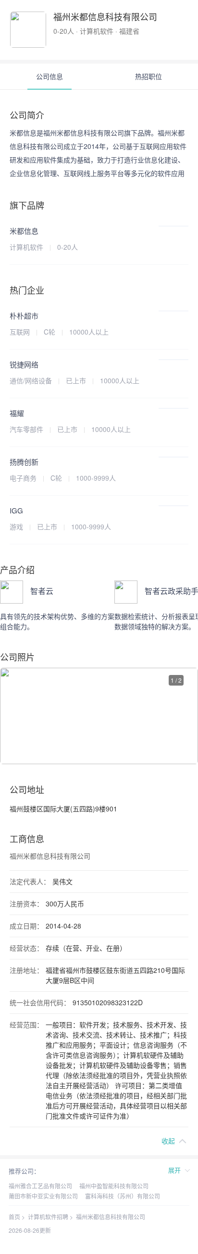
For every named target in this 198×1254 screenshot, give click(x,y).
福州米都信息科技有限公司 (110, 1217)
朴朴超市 (24, 315)
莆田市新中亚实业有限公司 (43, 1196)
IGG (16, 510)
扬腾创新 (24, 462)
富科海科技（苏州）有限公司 (122, 1196)
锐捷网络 (24, 364)
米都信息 (24, 231)
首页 (14, 1217)
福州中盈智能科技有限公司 (113, 1186)
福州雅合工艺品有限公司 (40, 1186)
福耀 (17, 413)
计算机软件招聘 (48, 1217)
